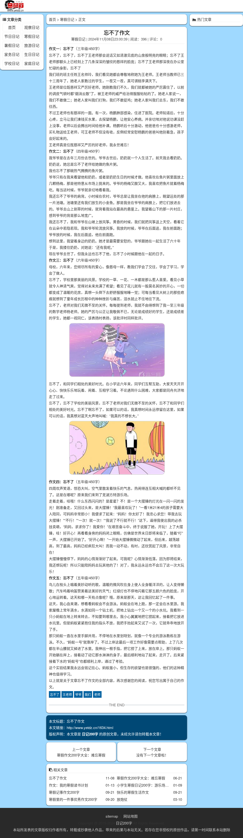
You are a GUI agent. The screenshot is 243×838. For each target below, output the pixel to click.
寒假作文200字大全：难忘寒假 (81, 754)
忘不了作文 (58, 777)
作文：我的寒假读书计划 (68, 785)
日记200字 (124, 822)
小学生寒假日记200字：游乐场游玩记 (146, 785)
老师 (97, 694)
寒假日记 (31, 36)
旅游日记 (31, 45)
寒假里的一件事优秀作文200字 (73, 799)
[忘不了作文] (117, 350)
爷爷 (78, 694)
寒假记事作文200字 (64, 792)
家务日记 (11, 54)
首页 (12, 27)
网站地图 (130, 816)
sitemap (112, 816)
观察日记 (31, 27)
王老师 (67, 694)
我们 (88, 694)
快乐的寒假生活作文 (133, 792)
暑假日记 (11, 45)
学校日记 (11, 63)
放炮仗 (122, 799)
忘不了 (54, 694)
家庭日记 (31, 63)
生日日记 (31, 54)
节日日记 (11, 36)
